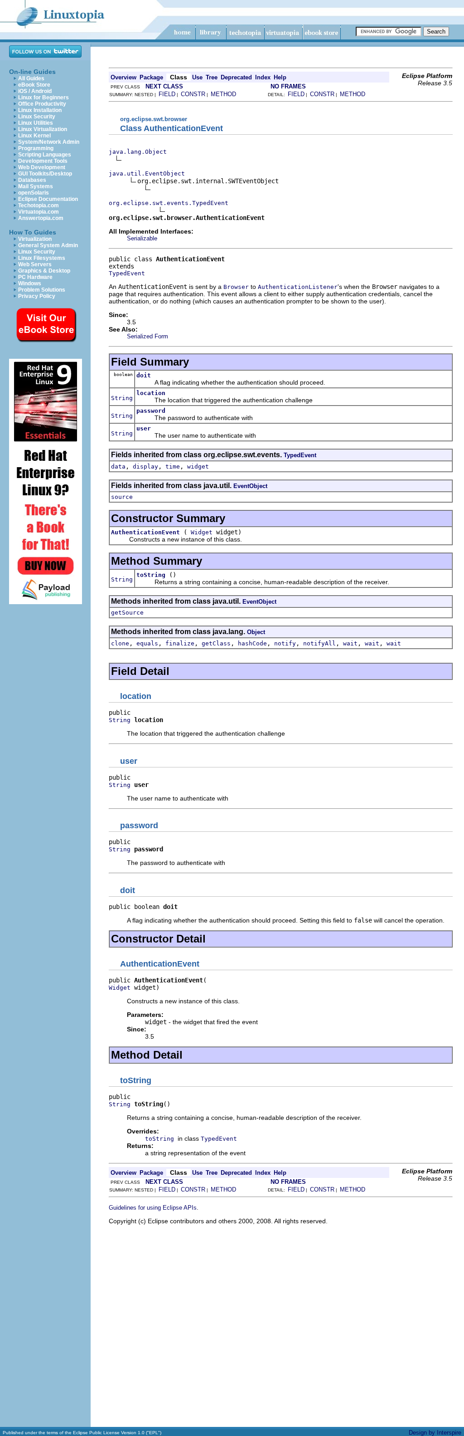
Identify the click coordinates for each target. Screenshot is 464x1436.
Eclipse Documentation (48, 199)
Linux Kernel (34, 135)
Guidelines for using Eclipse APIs (153, 1207)
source (122, 496)
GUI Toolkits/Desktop (45, 174)
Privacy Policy (36, 296)
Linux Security (36, 116)
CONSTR (193, 94)
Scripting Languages (44, 154)
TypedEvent (127, 273)
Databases (32, 180)
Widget (202, 532)
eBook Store (34, 85)
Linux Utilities (35, 123)
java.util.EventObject (147, 173)
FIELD (167, 94)
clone (120, 643)
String (122, 398)
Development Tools (43, 161)
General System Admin (48, 245)
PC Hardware (35, 277)
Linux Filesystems (41, 258)
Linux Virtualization (42, 129)
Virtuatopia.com (38, 212)
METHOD (223, 94)
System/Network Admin (48, 142)
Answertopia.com (40, 218)
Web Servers (35, 264)
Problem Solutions (41, 290)
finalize (179, 643)
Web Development (41, 167)
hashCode (252, 643)
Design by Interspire (435, 1432)
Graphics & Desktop (44, 271)
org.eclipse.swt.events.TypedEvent (168, 203)
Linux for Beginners (43, 97)
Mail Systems (35, 186)
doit (143, 375)
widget (198, 466)
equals (147, 643)
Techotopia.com (38, 205)
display (145, 466)
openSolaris (33, 193)
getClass (216, 643)
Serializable (142, 238)
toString (150, 574)
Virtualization (35, 239)
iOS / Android (35, 91)
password (150, 410)
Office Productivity (42, 104)
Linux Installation (40, 110)
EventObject (250, 486)
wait (350, 643)
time (172, 466)
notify (285, 643)
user (143, 428)
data (118, 466)
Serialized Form (147, 336)
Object (256, 632)
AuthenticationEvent (145, 532)
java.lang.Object (138, 151)
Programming (35, 148)
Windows (29, 283)
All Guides (31, 78)
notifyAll (319, 643)
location (150, 393)
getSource (127, 612)
